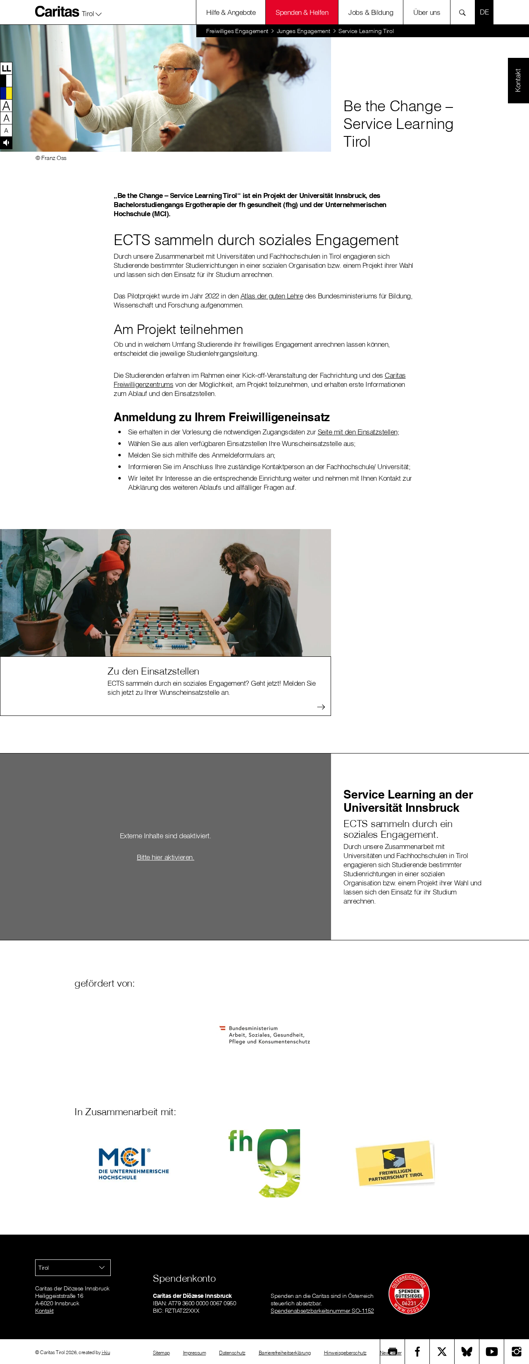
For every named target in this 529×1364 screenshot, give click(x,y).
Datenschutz (232, 1353)
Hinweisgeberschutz (345, 1353)
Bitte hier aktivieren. (165, 857)
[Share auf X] (442, 1351)
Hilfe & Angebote (230, 12)
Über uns (426, 12)
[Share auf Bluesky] (467, 1351)
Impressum (194, 1353)
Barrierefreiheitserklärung (285, 1353)
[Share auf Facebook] (417, 1351)
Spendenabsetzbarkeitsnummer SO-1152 (322, 1310)
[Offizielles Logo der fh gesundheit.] (264, 1163)
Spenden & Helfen (302, 12)
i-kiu (106, 1352)
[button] (92, 12)
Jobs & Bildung (370, 12)
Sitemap (161, 1353)
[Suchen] (465, 12)
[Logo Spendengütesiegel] (409, 1293)
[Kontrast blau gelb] (6, 93)
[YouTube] (491, 1351)
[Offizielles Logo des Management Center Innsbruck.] (134, 1163)
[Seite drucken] (392, 1351)
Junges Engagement (303, 31)
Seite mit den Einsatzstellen (358, 431)
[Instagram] (516, 1351)
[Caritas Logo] (57, 11)
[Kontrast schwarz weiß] (6, 80)
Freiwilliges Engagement (237, 31)
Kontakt (44, 1310)
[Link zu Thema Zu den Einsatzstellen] (165, 591)
